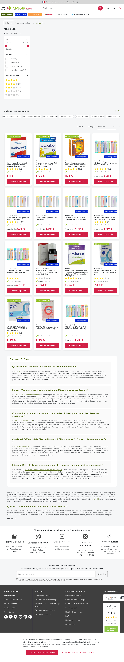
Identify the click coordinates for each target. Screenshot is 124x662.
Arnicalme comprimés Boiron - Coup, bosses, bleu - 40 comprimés (46, 164)
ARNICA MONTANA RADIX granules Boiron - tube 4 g (75, 328)
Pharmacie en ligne (23, 23)
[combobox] (72, 8)
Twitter (15, 617)
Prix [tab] (7, 39)
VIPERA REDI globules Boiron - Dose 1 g (46, 218)
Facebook (6, 617)
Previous (115, 111)
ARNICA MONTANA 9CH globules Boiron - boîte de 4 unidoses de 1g (18, 328)
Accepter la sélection (41, 653)
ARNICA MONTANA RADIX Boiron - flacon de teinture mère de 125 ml (46, 272)
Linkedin (25, 617)
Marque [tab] (8, 54)
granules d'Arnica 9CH (24, 420)
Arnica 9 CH (94, 499)
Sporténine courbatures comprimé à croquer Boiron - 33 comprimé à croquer (76, 164)
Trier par (91, 127)
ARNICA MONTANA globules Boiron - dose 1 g (18, 218)
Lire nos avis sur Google (111, 629)
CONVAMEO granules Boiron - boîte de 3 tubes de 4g (47, 328)
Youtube (20, 617)
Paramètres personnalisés (78, 653)
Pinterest (30, 617)
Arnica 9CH (17, 371)
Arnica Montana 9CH (21, 446)
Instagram (11, 617)
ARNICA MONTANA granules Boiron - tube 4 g (105, 164)
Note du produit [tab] (12, 76)
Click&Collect (71, 608)
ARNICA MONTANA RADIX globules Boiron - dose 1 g (104, 218)
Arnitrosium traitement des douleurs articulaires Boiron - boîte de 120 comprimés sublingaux (76, 273)
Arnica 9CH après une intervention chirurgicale (43, 470)
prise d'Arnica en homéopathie (27, 395)
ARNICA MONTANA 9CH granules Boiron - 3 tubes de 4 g (105, 272)
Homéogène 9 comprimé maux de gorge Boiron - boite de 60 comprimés (17, 164)
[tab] (16, 33)
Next (118, 111)
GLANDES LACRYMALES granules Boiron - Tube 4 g (18, 271)
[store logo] (23, 8)
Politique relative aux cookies (35, 647)
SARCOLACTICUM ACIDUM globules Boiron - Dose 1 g (75, 218)
